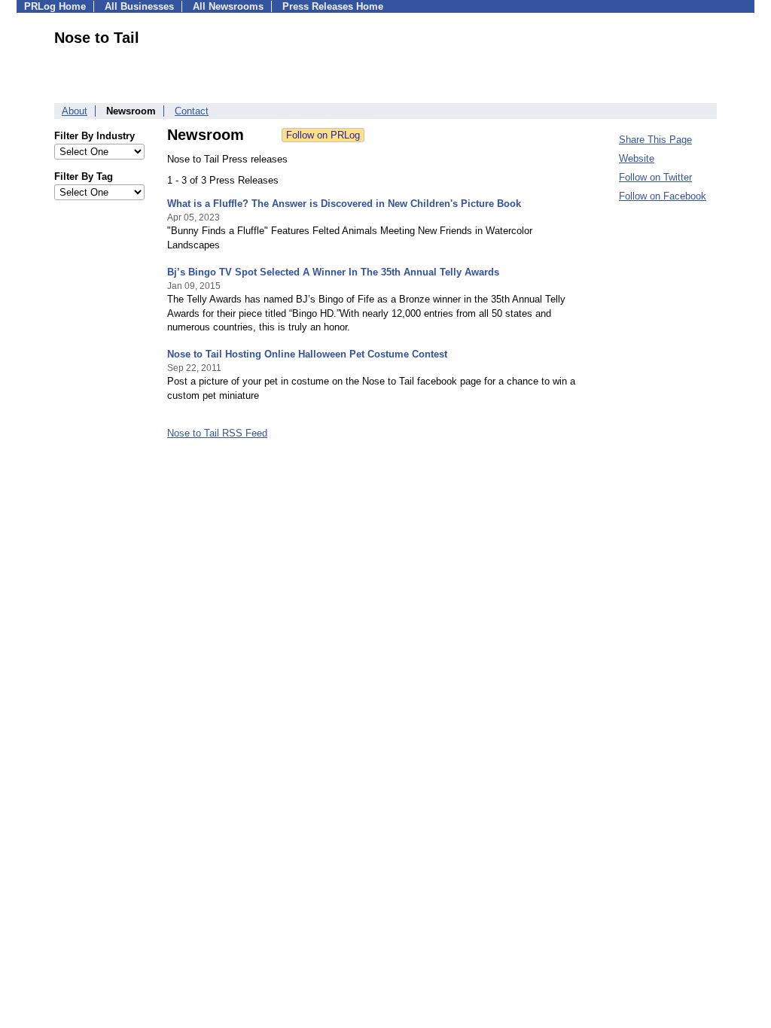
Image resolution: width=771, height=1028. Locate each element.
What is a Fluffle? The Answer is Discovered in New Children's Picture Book (344, 203)
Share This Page (655, 139)
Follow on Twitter (655, 177)
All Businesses (139, 6)
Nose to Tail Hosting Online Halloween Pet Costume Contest (307, 354)
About (74, 111)
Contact (192, 111)
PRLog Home (55, 6)
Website (636, 158)
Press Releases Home (332, 6)
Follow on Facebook (662, 196)
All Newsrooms (228, 6)
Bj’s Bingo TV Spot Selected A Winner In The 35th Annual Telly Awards (333, 272)
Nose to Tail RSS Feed (217, 433)
